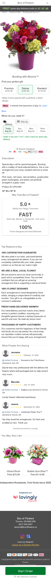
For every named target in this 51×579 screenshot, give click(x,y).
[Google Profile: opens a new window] (29, 536)
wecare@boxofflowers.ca (25, 527)
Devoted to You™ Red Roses (32, 360)
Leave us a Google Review (25, 544)
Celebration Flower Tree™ (31, 412)
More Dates (42, 129)
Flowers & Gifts (14, 12)
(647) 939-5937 (26, 524)
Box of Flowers (26, 3)
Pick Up (24, 121)
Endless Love (26, 389)
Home (4, 12)
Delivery (8, 123)
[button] (45, 572)
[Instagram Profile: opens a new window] (22, 536)
